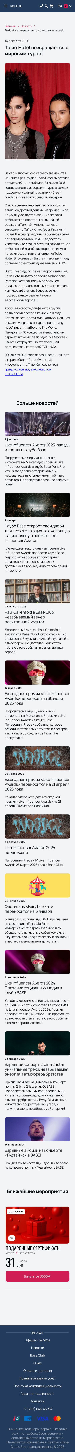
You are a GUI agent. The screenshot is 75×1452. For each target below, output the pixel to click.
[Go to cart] (51, 6)
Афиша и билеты (37, 1340)
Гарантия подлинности (37, 1393)
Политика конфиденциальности (38, 1386)
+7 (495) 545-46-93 (37, 1409)
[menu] (6, 6)
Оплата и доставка (37, 1370)
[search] (46, 6)
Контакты (37, 1401)
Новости (37, 1347)
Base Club (15, 6)
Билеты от (37, 1276)
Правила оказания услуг (37, 1378)
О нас (37, 1363)
